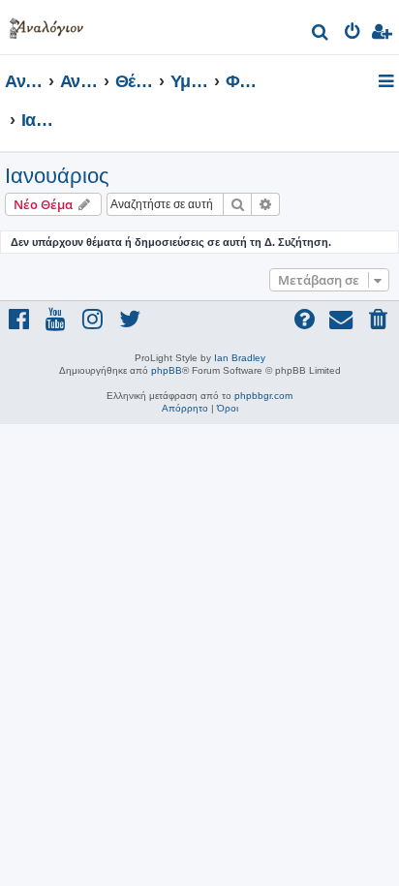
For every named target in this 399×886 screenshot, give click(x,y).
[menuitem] (321, 34)
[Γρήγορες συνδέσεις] (388, 82)
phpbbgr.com (263, 395)
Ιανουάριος (57, 176)
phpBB (166, 370)
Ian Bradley (239, 357)
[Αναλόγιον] (46, 25)
